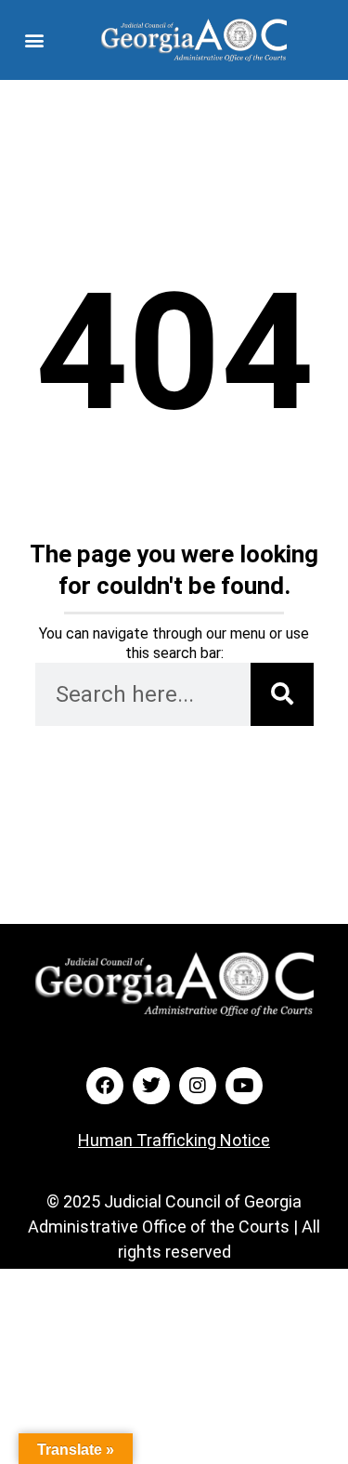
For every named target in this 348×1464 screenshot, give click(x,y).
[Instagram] (197, 1085)
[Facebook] (104, 1085)
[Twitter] (151, 1085)
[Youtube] (244, 1085)
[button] (34, 39)
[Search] (282, 694)
